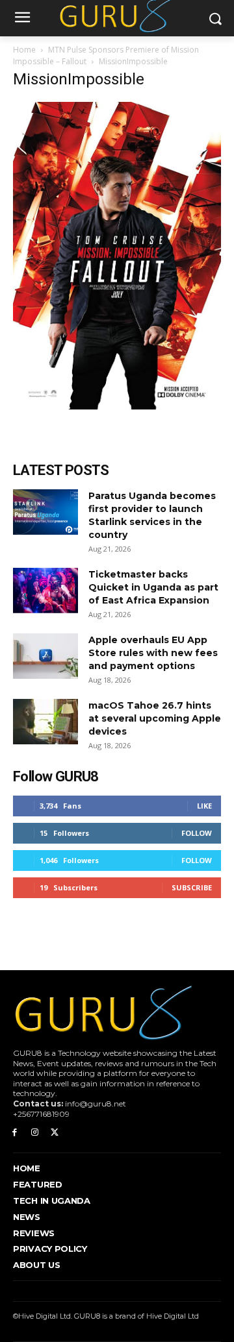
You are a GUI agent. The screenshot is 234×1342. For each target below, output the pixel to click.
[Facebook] (14, 1133)
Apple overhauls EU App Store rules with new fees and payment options (153, 653)
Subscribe (192, 887)
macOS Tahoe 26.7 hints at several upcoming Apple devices (154, 718)
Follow (196, 833)
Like (204, 806)
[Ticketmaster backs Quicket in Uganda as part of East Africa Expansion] (45, 590)
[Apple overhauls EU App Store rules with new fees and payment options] (45, 656)
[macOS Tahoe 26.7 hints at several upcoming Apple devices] (45, 721)
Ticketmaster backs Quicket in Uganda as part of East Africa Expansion (153, 587)
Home (24, 49)
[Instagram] (35, 1133)
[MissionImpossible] (117, 406)
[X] (55, 1133)
